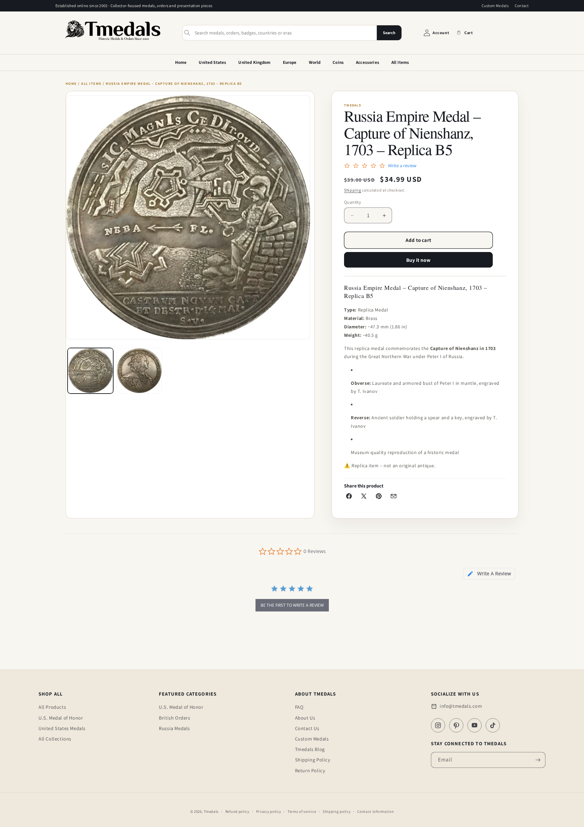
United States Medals (62, 728)
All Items (400, 62)
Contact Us (307, 728)
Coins (338, 62)
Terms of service (302, 811)
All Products (52, 707)
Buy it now (418, 260)
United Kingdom (254, 62)
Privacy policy (268, 811)
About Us (305, 718)
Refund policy (237, 811)
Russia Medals (174, 728)
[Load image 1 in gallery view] (90, 371)
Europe (290, 62)
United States (212, 62)
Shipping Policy (313, 759)
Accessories (367, 62)
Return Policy (310, 770)
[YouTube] (474, 725)
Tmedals (211, 811)
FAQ (299, 707)
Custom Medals (495, 5)
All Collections (55, 738)
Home (181, 62)
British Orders (174, 718)
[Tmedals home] (113, 40)
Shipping (352, 190)
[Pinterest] (456, 725)
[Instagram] (438, 725)
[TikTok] (493, 725)
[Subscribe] (537, 760)
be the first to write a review (292, 605)
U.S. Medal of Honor (61, 718)
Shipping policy (337, 811)
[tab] (489, 574)
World (315, 62)
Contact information (375, 811)
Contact (522, 5)
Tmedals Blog (310, 749)
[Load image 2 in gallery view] (139, 371)
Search (389, 32)
